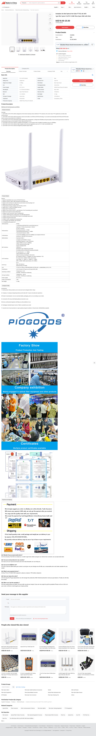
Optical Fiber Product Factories (17, 715)
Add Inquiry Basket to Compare (27, 54)
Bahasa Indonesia (87, 727)
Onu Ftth (78, 715)
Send (12, 618)
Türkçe (75, 727)
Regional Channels (64, 725)
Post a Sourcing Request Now (40, 618)
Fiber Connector (14, 708)
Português (25, 727)
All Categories (6, 7)
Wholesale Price (50, 725)
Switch (49, 690)
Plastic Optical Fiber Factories (51, 715)
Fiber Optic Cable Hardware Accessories (33, 690)
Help (69, 7)
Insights (83, 725)
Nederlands (50, 727)
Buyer (62, 7)
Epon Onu (5, 718)
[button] (65, 71)
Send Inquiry (65, 27)
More (2, 721)
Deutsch (45, 727)
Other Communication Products (28, 708)
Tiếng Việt (80, 727)
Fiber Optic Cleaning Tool (53, 695)
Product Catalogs (21, 687)
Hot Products (13, 725)
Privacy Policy (69, 730)
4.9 (77, 71)
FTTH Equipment (68, 708)
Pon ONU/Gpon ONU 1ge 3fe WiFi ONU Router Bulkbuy (21, 718)
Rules (93, 7)
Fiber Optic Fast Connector (30, 695)
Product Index (72, 725)
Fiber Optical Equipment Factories (34, 715)
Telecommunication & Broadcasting (22, 10)
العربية (55, 727)
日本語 (63, 727)
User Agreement (56, 730)
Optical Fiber (5, 708)
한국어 (59, 727)
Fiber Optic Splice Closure (76, 692)
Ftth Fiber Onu (86, 715)
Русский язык (35, 727)
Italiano (41, 727)
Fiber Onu (63, 715)
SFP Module (4, 695)
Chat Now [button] (86, 27)
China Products (20, 725)
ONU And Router (75, 690)
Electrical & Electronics (9, 10)
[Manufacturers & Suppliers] (9, 2)
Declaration (62, 730)
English (15, 727)
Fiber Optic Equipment (34, 10)
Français (29, 727)
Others (72, 695)
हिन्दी (67, 727)
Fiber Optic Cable (5, 690)
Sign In (57, 62)
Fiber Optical (5, 715)
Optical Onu (70, 715)
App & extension (77, 7)
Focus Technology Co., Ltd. (39, 730)
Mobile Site (78, 725)
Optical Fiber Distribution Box (54, 692)
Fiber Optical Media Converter (31, 692)
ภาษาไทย (71, 727)
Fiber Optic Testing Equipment (55, 708)
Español (19, 727)
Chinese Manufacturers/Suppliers (31, 725)
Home (2, 10)
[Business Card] (92, 75)
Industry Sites (57, 725)
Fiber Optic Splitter (42, 708)
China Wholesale (42, 725)
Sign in (93, 3)
